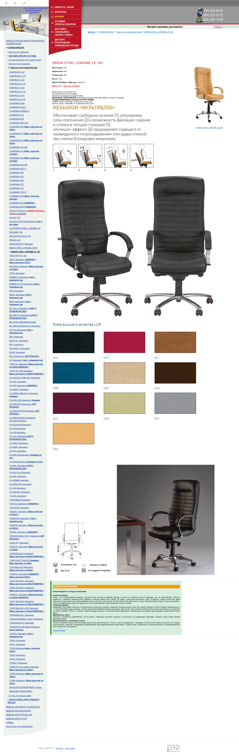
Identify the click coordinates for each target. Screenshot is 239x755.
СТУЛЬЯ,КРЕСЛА (16, 48)
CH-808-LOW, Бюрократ (24, 400)
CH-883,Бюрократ (26, 462)
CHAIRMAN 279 (16, 115)
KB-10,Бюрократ (24, 356)
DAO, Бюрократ (16, 291)
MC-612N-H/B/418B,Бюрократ (23, 322)
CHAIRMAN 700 (16, 184)
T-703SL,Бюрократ (17, 496)
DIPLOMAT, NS (16, 232)
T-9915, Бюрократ (17, 640)
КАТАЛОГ (59, 16)
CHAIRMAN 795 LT (17, 192)
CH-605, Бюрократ (17, 382)
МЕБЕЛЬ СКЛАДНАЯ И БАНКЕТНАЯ (23, 707)
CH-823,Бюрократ (17, 428)
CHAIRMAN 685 (16, 180)
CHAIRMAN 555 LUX (18, 123)
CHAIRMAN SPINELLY (19, 111)
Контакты (59, 748)
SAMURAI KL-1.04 (17, 76)
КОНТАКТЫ (60, 12)
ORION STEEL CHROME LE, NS (25, 252)
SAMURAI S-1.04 (17, 80)
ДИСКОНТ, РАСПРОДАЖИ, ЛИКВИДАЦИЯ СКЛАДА (67, 42)
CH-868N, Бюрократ (18, 447)
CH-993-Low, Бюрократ (20, 472)
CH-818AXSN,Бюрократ (20, 425)
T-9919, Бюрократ (17, 655)
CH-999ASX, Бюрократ (19, 492)
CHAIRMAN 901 (22, 203)
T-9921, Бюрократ (17, 659)
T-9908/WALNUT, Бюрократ (21, 623)
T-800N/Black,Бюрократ (20, 500)
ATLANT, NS (14, 218)
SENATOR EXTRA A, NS (20, 236)
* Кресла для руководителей (23, 68)
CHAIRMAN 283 (16, 119)
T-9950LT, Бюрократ (18, 663)
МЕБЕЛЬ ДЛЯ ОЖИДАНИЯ (18, 711)
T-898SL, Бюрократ (23, 532)
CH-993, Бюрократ (17, 476)
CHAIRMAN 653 (16, 173)
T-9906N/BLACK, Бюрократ (21, 615)
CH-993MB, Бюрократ (19, 480)
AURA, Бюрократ (17, 273)
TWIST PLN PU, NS (18, 256)
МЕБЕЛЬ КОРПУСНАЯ (16, 719)
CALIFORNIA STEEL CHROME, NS (24, 228)
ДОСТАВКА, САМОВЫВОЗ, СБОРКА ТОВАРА (64, 32)
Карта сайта (70, 748)
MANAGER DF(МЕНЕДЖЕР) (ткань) (25, 687)
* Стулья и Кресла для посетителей (24, 60)
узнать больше (59, 630)
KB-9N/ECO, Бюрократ (19, 348)
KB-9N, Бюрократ (17, 352)
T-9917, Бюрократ (17, 644)
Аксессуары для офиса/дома (19, 726)
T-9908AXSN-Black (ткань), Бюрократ (26, 619)
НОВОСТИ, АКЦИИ (64, 7)
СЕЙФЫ (9, 722)
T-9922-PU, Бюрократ (19, 543)
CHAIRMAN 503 (16, 176)
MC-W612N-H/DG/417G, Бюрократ (25, 326)
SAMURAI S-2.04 (17, 88)
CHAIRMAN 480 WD (18, 165)
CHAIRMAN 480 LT (17, 169)
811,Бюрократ (26, 360)
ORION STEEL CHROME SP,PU (23, 248)
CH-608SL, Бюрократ (19, 389)
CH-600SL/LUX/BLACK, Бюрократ (24, 378)
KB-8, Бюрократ (16, 344)
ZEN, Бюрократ (16, 337)
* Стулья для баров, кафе (19, 696)
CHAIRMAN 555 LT (17, 107)
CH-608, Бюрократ (23, 385)
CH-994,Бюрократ (17, 488)
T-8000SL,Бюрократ (24, 504)
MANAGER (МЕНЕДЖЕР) (20, 691)
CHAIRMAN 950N (22, 207)
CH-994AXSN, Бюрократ (20, 484)
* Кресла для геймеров (18, 52)
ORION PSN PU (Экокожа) (21, 244)
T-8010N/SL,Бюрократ (19, 508)
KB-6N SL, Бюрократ (18, 341)
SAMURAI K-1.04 (17, 72)
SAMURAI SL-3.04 (17, 99)
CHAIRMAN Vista (17, 103)
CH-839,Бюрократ (17, 432)
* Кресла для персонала (19, 64)
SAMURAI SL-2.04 (17, 92)
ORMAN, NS (14, 240)
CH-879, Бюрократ (17, 451)
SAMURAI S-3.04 (17, 95)
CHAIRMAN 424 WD (18, 147)
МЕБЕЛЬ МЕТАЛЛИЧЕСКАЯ (19, 715)
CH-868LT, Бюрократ (18, 443)
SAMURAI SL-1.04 (17, 84)
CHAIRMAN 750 (16, 188)
